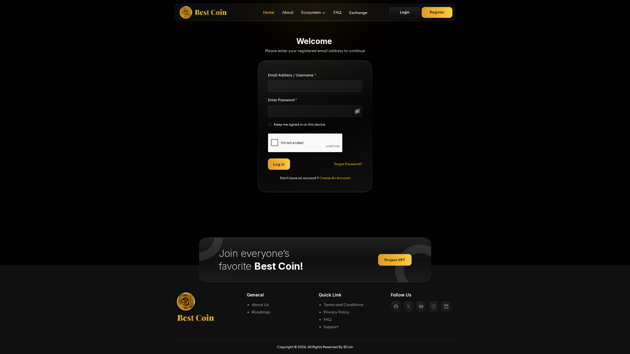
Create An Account (334, 178)
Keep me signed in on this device (299, 124)
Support (331, 326)
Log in (279, 164)
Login (405, 12)
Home (268, 12)
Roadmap (261, 312)
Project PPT (394, 259)
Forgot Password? (348, 164)
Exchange (358, 12)
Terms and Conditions (343, 304)
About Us (260, 304)
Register (437, 12)
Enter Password (282, 100)
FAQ (337, 12)
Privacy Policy (336, 312)
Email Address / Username (292, 75)
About (287, 12)
